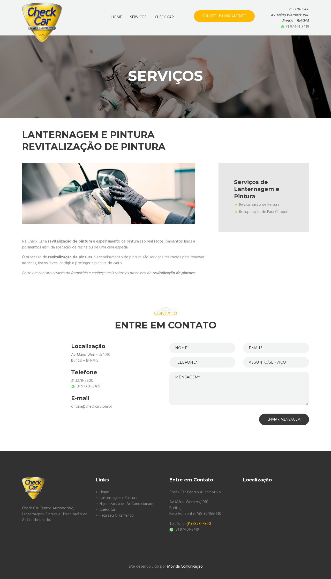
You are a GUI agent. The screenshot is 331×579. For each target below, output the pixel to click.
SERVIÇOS (138, 17)
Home (104, 492)
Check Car (108, 510)
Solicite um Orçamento (224, 16)
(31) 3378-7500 (198, 524)
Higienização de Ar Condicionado (127, 504)
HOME (116, 17)
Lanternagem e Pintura (118, 498)
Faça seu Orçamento (117, 515)
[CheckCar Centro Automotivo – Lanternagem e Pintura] (42, 17)
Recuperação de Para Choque (263, 212)
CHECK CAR (164, 17)
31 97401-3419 (297, 27)
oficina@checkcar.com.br (91, 407)
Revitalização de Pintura (259, 205)
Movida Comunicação (185, 566)
